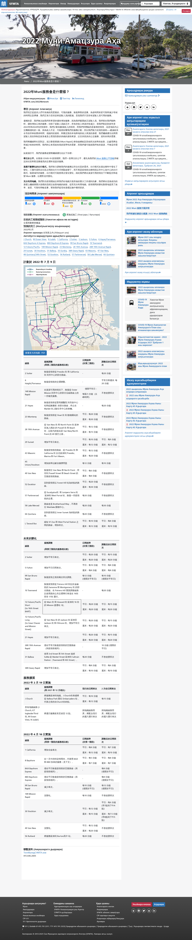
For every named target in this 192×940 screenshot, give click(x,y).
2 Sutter (73, 239)
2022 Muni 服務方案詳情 (138, 208)
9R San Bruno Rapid (79, 243)
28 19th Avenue (80, 247)
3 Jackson (83, 239)
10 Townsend (96, 243)
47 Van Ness (103, 251)
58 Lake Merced (94, 254)
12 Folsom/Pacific (32, 247)
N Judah (51, 239)
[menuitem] (35, 4)
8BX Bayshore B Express (57, 243)
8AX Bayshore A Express (34, 243)
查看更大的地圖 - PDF (35, 353)
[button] (176, 4)
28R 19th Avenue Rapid (100, 247)
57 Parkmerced (79, 254)
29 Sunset (28, 251)
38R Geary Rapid (76, 251)
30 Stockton (39, 251)
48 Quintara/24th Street (35, 254)
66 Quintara (108, 254)
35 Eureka (62, 251)
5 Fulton (93, 239)
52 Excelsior (53, 254)
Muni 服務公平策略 (105, 158)
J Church (27, 239)
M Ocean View (39, 239)
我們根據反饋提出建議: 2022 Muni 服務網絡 (146, 213)
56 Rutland (65, 254)
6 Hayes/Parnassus (106, 239)
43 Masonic (90, 251)
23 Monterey (65, 247)
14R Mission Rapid (49, 247)
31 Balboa (51, 251)
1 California (62, 239)
